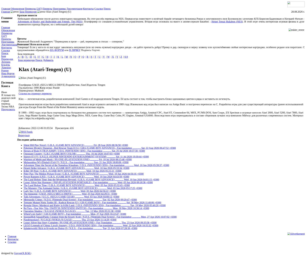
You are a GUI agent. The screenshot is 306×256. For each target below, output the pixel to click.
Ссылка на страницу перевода (35, 93)
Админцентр (8, 76)
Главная (5, 8)
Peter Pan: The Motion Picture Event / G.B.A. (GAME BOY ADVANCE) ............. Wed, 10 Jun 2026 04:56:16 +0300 (84, 173)
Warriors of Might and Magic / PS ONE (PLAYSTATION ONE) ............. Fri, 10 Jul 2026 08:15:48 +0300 (78, 159)
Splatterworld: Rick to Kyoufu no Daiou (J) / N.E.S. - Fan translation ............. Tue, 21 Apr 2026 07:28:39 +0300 (80, 228)
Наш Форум (7, 73)
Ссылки (98, 8)
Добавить (48, 60)
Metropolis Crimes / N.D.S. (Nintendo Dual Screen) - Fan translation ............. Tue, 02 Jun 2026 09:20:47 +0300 (80, 199)
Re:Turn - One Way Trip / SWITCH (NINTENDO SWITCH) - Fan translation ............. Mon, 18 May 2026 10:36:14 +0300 (86, 208)
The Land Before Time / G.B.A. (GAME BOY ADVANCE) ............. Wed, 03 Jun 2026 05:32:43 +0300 (77, 185)
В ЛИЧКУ (74, 50)
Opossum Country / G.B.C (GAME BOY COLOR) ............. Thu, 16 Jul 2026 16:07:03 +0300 (72, 153)
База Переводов (28, 11)
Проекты (47, 8)
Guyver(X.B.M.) (22, 253)
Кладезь (5, 64)
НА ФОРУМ (57, 50)
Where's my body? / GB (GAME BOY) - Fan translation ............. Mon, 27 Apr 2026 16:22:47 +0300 (75, 214)
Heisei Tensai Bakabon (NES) (227, 21)
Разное (5, 70)
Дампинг (6, 67)
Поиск (107, 8)
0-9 (126, 56)
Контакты (88, 8)
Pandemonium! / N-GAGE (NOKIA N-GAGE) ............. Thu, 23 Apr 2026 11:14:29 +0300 (70, 219)
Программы (59, 8)
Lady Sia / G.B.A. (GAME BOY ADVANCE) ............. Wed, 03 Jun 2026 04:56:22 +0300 (70, 191)
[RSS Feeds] (26, 132)
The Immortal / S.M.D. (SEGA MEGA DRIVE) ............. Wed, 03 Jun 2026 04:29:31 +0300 (70, 194)
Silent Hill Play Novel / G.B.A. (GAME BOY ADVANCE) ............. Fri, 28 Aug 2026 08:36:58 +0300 (76, 145)
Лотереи (5, 62)
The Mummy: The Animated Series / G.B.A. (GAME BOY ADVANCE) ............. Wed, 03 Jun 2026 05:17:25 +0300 (83, 188)
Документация (74, 8)
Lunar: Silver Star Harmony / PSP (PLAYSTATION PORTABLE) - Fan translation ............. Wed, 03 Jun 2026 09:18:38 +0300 (88, 182)
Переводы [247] (33, 8)
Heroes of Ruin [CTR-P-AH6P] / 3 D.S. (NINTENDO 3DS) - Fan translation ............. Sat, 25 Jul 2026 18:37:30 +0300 (84, 151)
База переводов (26, 60)
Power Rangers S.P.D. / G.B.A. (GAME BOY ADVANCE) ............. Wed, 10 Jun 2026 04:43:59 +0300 (76, 176)
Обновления (17, 8)
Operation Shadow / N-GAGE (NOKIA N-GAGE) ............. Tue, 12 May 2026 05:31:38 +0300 (72, 211)
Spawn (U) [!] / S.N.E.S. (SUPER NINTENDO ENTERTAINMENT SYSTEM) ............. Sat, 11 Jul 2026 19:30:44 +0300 (86, 156)
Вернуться (23, 135)
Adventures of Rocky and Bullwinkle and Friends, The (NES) (50, 21)
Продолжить (8, 109)
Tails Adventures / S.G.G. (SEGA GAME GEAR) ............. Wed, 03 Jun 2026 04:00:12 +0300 (71, 196)
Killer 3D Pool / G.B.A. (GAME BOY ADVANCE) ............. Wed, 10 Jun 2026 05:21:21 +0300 (72, 171)
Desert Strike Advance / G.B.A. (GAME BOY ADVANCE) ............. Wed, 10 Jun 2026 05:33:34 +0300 (76, 168)
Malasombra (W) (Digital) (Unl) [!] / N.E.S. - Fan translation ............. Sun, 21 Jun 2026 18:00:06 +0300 (76, 162)
